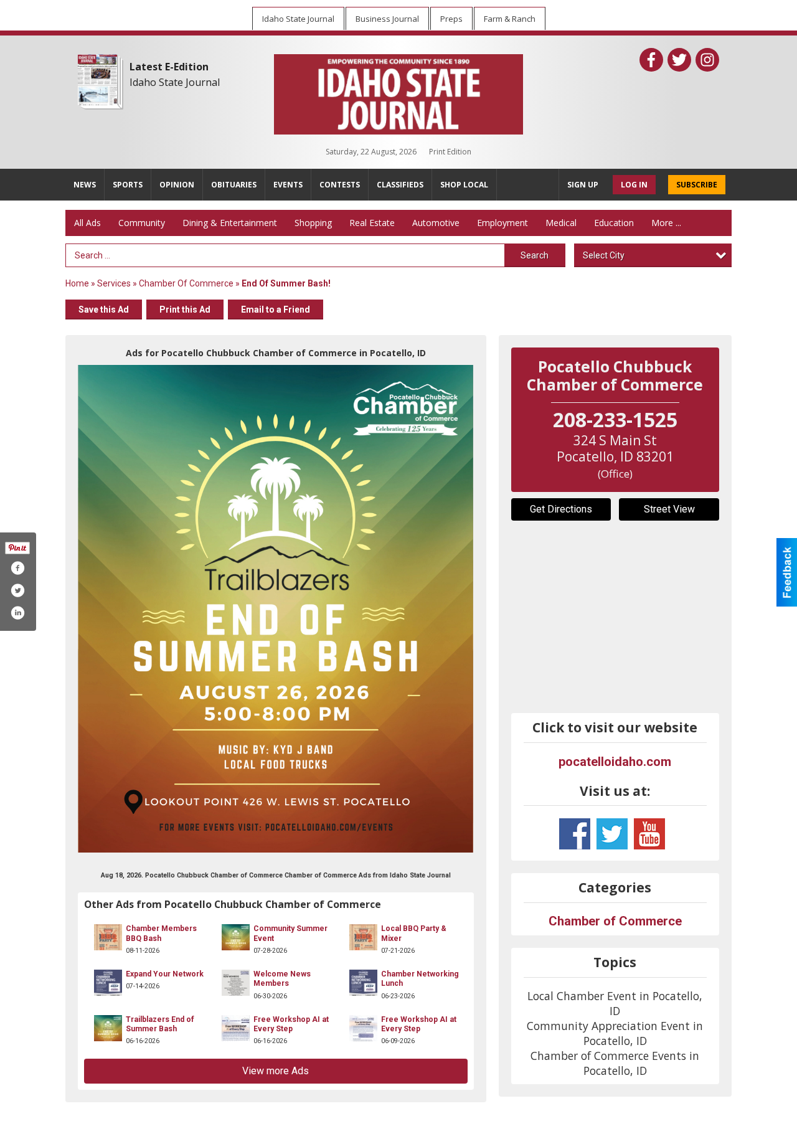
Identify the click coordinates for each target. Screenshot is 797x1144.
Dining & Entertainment (229, 223)
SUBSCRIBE (696, 184)
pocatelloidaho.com (615, 761)
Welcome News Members (282, 979)
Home (77, 283)
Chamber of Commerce (186, 283)
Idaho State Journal (175, 82)
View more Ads (275, 1071)
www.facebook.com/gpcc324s (574, 833)
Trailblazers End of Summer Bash (160, 1024)
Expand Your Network (165, 974)
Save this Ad (103, 309)
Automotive (436, 223)
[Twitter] (679, 60)
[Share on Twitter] (17, 590)
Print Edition (450, 151)
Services (114, 283)
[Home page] (398, 91)
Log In (634, 184)
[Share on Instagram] (17, 613)
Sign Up (582, 184)
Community (141, 223)
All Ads (87, 223)
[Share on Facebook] (17, 568)
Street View (669, 509)
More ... (666, 223)
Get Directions (561, 509)
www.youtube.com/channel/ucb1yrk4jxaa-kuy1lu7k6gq (649, 833)
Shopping (313, 223)
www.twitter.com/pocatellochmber (612, 833)
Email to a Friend (275, 309)
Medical (561, 223)
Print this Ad (184, 309)
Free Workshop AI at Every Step (291, 1024)
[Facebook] (651, 60)
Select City (604, 255)
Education (614, 223)
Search (535, 255)
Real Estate (372, 223)
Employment (502, 223)
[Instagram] (707, 60)
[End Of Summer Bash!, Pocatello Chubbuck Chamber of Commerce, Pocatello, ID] (276, 609)
